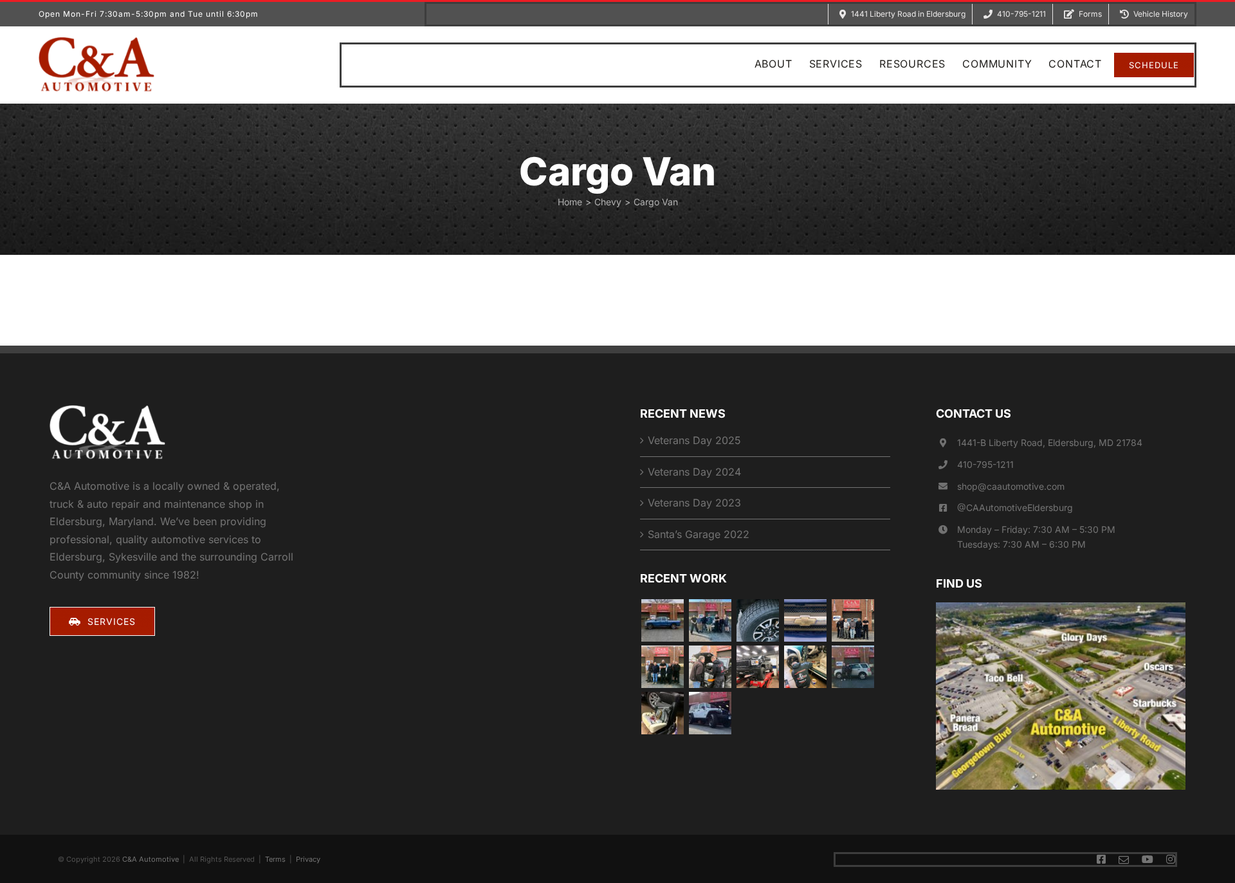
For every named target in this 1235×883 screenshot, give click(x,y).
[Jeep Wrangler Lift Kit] (710, 713)
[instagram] (1170, 859)
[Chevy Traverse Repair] (710, 620)
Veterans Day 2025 (694, 440)
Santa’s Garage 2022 (698, 534)
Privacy (308, 859)
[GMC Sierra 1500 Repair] (757, 667)
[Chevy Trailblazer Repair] (805, 620)
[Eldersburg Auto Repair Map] (1061, 607)
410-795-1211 (985, 464)
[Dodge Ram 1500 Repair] (662, 620)
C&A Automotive (150, 859)
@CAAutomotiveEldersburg (1015, 507)
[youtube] (1147, 859)
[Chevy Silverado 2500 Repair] (805, 667)
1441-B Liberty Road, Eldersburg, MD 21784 (1049, 442)
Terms (275, 859)
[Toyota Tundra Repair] (757, 620)
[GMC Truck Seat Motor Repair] (662, 713)
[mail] (1124, 860)
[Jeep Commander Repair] (710, 667)
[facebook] (1101, 859)
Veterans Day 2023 (694, 502)
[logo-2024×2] (96, 41)
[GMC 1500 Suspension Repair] (852, 620)
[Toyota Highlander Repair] (662, 667)
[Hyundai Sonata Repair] (852, 667)
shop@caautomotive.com (1011, 486)
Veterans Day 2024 (694, 471)
